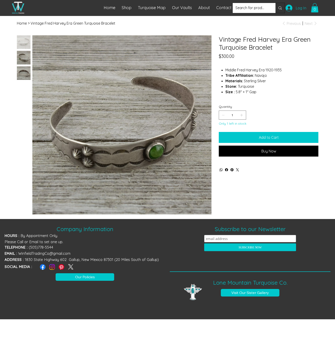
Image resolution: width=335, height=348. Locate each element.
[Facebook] (226, 170)
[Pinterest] (232, 170)
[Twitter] (237, 170)
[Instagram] (52, 267)
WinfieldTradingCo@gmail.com (44, 253)
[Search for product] (280, 8)
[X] (71, 267)
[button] (152, 8)
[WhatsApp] (221, 170)
